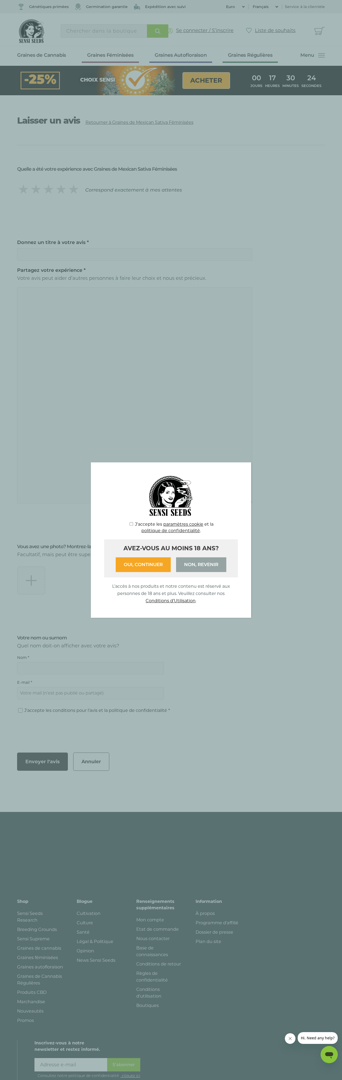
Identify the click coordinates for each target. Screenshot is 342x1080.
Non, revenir (201, 564)
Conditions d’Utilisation (171, 600)
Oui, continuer (143, 564)
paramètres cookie (183, 524)
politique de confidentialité (170, 530)
